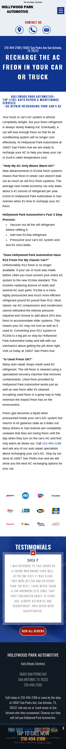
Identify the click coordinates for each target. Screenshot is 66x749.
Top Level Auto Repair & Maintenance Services (31, 101)
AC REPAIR (13, 106)
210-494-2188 (12, 47)
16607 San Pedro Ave (35, 47)
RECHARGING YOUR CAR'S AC (41, 106)
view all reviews (33, 631)
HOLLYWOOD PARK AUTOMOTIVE (32, 96)
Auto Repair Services (33, 663)
